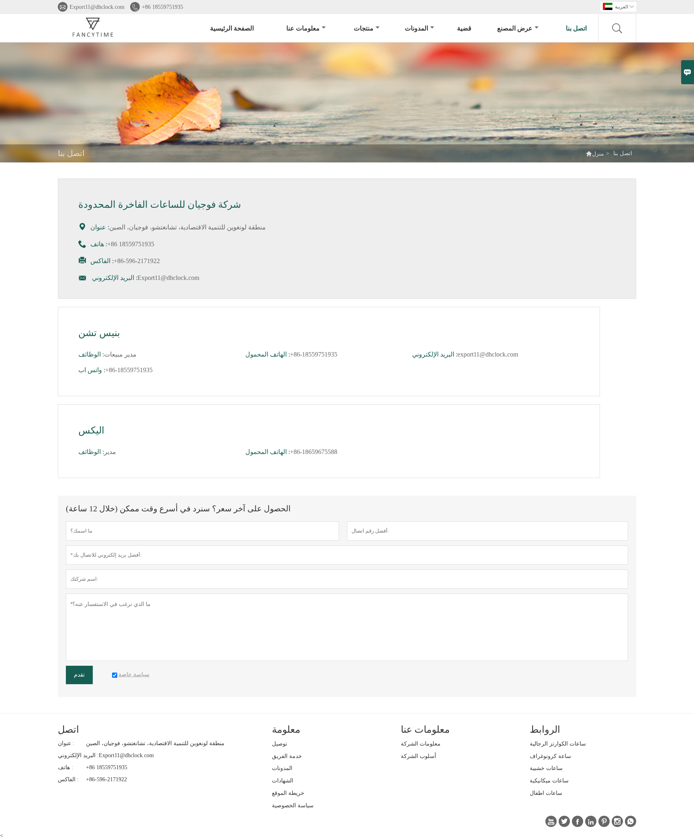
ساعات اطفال (546, 793)
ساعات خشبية (546, 768)
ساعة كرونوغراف (550, 756)
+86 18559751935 (162, 7)
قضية (464, 28)
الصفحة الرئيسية (232, 28)
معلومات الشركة (421, 744)
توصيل (279, 744)
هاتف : (65, 767)
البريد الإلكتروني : (78, 755)
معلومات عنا (303, 28)
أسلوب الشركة (418, 756)
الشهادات (282, 781)
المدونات (416, 28)
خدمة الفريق (287, 756)
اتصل (68, 729)
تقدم (79, 675)
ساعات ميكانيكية (549, 781)
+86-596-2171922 (106, 779)
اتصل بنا (576, 28)
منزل (598, 154)
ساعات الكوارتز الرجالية (558, 744)
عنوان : (66, 743)
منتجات (364, 28)
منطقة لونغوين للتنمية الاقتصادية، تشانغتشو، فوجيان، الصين (155, 743)
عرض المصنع (515, 28)
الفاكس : (68, 779)
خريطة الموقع (288, 793)
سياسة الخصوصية (293, 806)
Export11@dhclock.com (97, 7)
